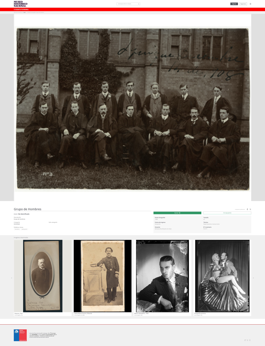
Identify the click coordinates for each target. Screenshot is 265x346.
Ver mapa (53, 333)
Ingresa (234, 4)
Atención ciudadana (34, 336)
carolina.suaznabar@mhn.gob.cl (49, 334)
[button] (12, 278)
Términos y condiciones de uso (47, 336)
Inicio (25, 12)
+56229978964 (34, 334)
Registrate (243, 4)
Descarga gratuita (227, 212)
